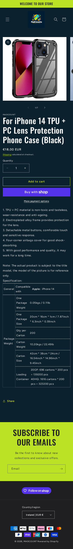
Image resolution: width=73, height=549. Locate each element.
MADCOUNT (30, 541)
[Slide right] (45, 107)
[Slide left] (28, 107)
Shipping (7, 154)
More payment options (36, 201)
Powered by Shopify (48, 541)
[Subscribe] (61, 468)
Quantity (8, 160)
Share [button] (11, 401)
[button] (7, 19)
